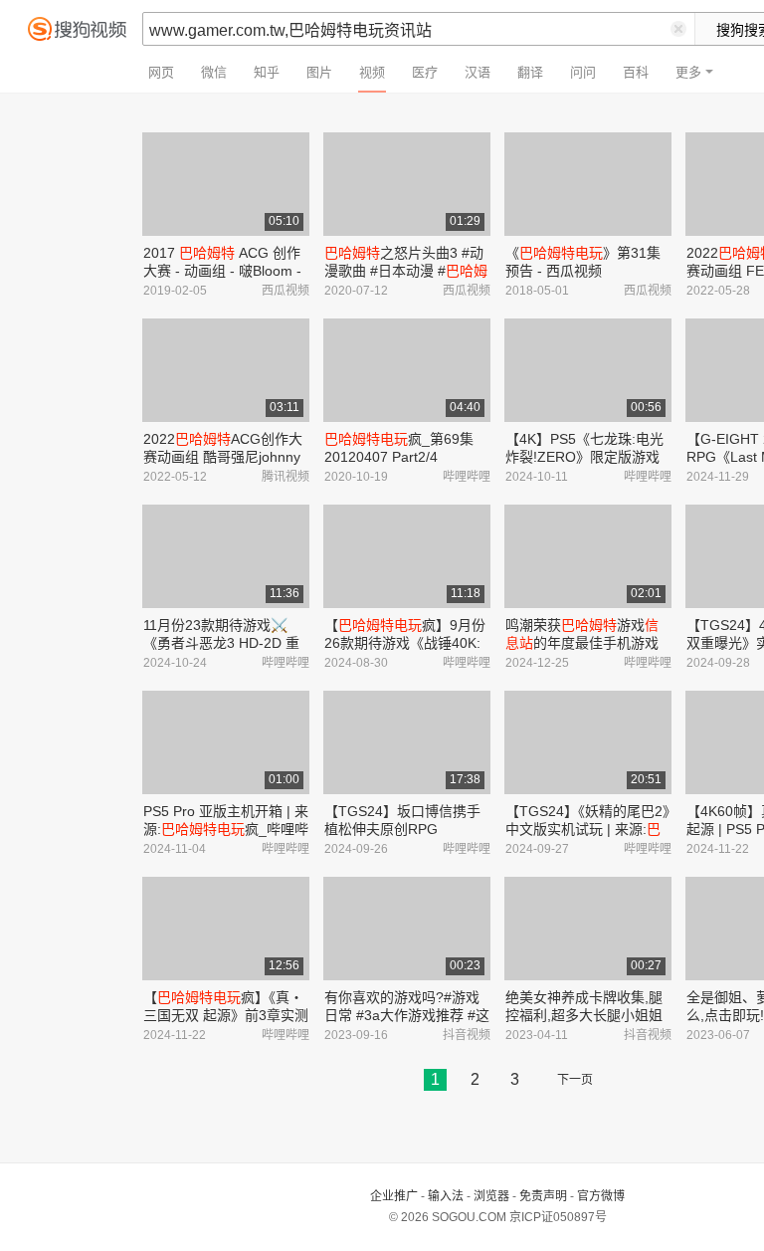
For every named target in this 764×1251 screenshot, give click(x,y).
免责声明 (543, 1196)
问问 (583, 72)
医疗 (425, 72)
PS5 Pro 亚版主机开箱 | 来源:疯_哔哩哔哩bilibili (225, 829)
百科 (636, 72)
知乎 (267, 72)
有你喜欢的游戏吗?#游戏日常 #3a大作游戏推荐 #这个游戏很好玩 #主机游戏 (406, 1015)
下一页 (575, 1080)
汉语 (477, 72)
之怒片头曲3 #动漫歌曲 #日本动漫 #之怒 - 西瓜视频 (405, 271)
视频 (372, 72)
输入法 (446, 1196)
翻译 (530, 72)
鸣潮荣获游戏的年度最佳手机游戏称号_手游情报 (582, 643)
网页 (161, 72)
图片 (319, 72)
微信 (214, 72)
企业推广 (394, 1196)
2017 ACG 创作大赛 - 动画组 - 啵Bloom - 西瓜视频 (222, 271)
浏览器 (491, 1196)
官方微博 (601, 1196)
